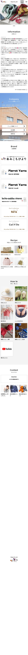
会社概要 (13, 130)
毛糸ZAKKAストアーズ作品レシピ (7, 267)
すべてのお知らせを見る (20, 89)
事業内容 (13, 134)
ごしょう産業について (13, 126)
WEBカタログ (18, 254)
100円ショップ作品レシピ (20, 266)
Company (14, 99)
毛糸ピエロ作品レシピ (6, 254)
